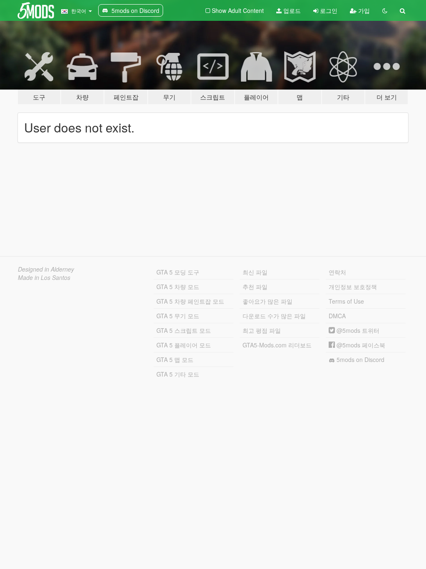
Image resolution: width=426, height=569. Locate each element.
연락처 (337, 272)
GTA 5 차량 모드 (177, 286)
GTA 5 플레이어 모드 (183, 345)
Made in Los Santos (44, 277)
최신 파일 (255, 272)
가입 (363, 10)
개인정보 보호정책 (353, 286)
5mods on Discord (359, 359)
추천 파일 (255, 286)
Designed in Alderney (46, 269)
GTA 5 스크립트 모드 (183, 330)
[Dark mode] (385, 10)
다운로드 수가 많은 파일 (274, 316)
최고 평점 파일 (262, 330)
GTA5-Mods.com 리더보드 (277, 345)
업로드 (291, 10)
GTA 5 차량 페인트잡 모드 (190, 301)
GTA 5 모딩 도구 (177, 272)
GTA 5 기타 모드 (177, 374)
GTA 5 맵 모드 (174, 359)
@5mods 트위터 (357, 330)
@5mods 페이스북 (360, 345)
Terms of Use (346, 301)
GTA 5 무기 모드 (177, 316)
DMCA (337, 316)
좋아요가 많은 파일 (267, 301)
